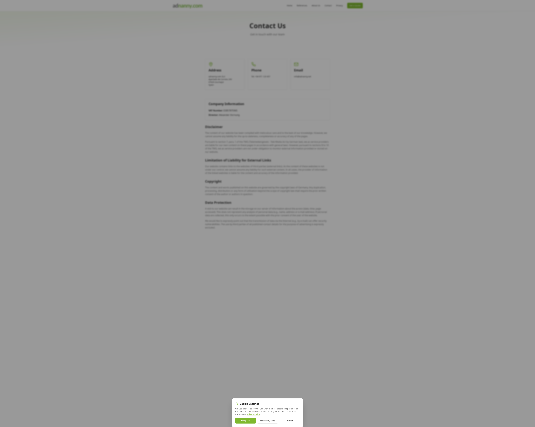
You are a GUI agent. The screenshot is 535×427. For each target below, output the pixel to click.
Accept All (245, 420)
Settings (289, 420)
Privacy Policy (253, 414)
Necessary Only (267, 420)
